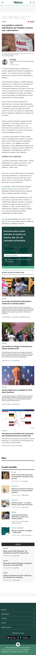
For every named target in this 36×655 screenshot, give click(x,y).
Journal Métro (25, 481)
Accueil (4, 16)
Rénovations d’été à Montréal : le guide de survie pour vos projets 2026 (17, 564)
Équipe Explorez (16, 580)
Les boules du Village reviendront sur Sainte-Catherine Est (17, 347)
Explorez (13, 472)
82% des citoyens (10, 221)
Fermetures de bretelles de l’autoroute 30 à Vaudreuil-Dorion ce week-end (17, 434)
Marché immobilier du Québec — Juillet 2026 (21, 531)
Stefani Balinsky (25, 495)
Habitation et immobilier (17, 528)
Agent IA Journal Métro (17, 445)
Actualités (10, 16)
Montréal (16, 16)
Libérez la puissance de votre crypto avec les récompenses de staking (17, 576)
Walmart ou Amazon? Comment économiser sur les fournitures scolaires (22, 490)
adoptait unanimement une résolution (13, 189)
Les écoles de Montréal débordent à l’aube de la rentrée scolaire (16, 302)
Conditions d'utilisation (16, 651)
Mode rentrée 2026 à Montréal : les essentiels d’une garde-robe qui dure (22, 476)
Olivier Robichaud (16, 360)
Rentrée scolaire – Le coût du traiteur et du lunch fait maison (22, 504)
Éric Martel (13, 59)
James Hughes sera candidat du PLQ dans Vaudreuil (17, 391)
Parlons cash (14, 486)
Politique (4, 343)
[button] (2, 2)
